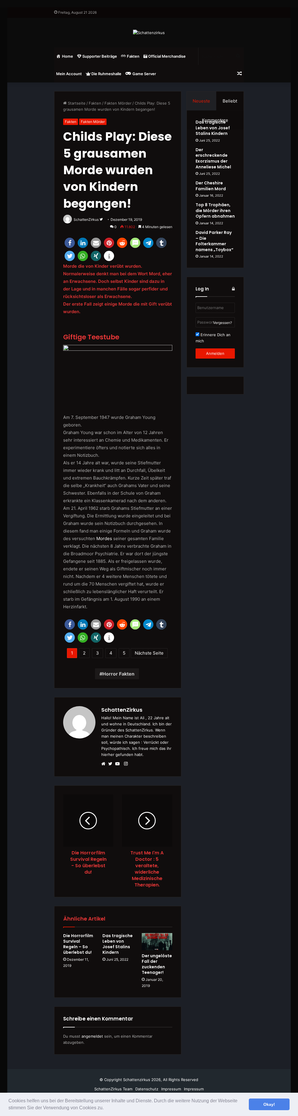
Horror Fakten (118, 674)
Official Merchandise (166, 56)
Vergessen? (222, 322)
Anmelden (215, 353)
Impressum (171, 1089)
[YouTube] (118, 764)
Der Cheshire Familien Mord (211, 186)
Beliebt (230, 101)
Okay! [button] (269, 1104)
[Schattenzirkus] (149, 32)
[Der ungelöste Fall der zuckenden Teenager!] (157, 941)
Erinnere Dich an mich (213, 337)
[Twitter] (111, 764)
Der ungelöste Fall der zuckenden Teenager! (157, 964)
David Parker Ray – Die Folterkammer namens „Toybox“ (214, 241)
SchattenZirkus (121, 709)
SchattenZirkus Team (113, 1089)
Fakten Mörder (118, 103)
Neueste (201, 101)
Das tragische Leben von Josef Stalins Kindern (117, 944)
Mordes (104, 538)
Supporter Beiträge (99, 56)
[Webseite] (104, 764)
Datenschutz (146, 1089)
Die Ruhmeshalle (106, 73)
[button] (106, 1108)
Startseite (76, 103)
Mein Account (69, 73)
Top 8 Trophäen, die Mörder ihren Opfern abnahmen (215, 210)
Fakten (95, 103)
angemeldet (92, 1036)
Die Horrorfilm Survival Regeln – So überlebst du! (78, 944)
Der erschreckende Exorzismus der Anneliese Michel (213, 158)
